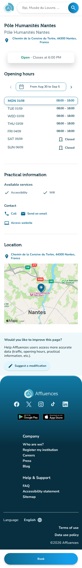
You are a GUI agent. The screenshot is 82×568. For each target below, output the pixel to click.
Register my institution (40, 450)
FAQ (26, 486)
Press (27, 461)
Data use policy (67, 535)
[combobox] (44, 7)
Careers (29, 455)
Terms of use (69, 528)
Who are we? (33, 444)
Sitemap (29, 497)
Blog (26, 466)
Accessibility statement (41, 491)
